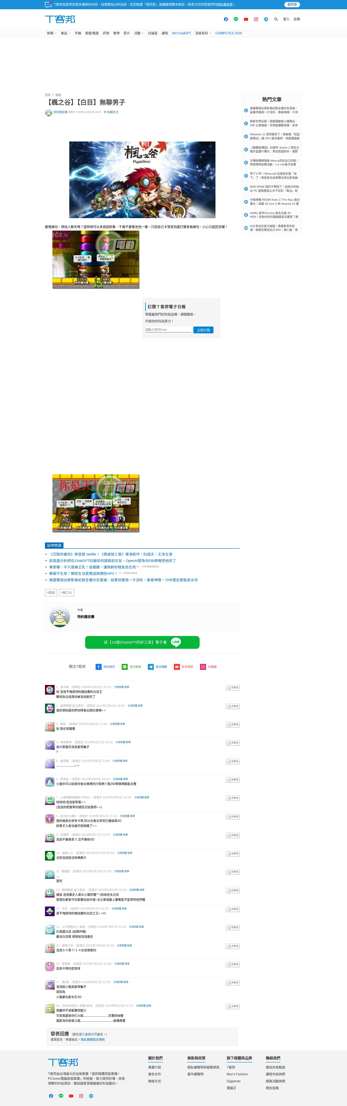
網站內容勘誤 (275, 1067)
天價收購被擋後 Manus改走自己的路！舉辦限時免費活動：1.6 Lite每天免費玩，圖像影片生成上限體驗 (274, 164)
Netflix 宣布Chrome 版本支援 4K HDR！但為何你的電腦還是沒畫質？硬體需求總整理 (274, 216)
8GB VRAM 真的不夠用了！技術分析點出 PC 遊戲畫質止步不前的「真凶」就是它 (274, 190)
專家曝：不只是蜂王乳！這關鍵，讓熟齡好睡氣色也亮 (92, 567)
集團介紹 (154, 1067)
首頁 (48, 95)
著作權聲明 (195, 1074)
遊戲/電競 (92, 33)
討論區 (153, 33)
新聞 (50, 33)
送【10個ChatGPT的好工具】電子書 (135, 642)
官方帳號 (135, 666)
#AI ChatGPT (181, 33)
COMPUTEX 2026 (228, 33)
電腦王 (231, 1088)
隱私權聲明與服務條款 (203, 1067)
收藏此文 (112, 112)
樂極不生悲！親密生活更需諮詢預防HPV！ (83, 574)
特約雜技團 (60, 112)
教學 (116, 33)
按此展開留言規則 (93, 1039)
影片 (127, 33)
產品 (64, 33)
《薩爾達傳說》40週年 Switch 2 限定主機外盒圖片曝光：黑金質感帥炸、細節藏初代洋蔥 (274, 151)
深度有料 (201, 33)
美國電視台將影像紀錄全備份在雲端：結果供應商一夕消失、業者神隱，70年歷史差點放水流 (123, 580)
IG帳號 (212, 666)
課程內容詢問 (275, 1074)
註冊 (297, 19)
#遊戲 (51, 592)
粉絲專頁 (109, 666)
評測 (106, 33)
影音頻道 (187, 666)
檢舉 (126, 687)
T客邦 (231, 1067)
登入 (286, 19)
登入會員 (85, 1034)
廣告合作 (154, 1074)
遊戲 (58, 95)
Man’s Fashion (237, 1074)
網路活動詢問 (275, 1081)
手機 (78, 33)
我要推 (233, 688)
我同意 (292, 4)
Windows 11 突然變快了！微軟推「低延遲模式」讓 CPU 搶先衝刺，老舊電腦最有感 (275, 138)
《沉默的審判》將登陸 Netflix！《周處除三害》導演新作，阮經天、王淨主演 (110, 554)
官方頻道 (161, 666)
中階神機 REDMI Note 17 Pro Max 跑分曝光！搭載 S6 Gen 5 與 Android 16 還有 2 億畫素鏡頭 (275, 203)
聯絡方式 (154, 1081)
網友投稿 (272, 1088)
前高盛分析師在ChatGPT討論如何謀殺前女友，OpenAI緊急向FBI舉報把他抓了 (112, 561)
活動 (137, 33)
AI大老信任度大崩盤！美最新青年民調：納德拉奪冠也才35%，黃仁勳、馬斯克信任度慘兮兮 (274, 229)
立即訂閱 (203, 330)
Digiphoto (234, 1081)
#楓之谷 (66, 592)
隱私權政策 (225, 4)
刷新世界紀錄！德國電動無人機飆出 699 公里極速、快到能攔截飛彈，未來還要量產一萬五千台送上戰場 (274, 125)
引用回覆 (119, 687)
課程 (165, 33)
